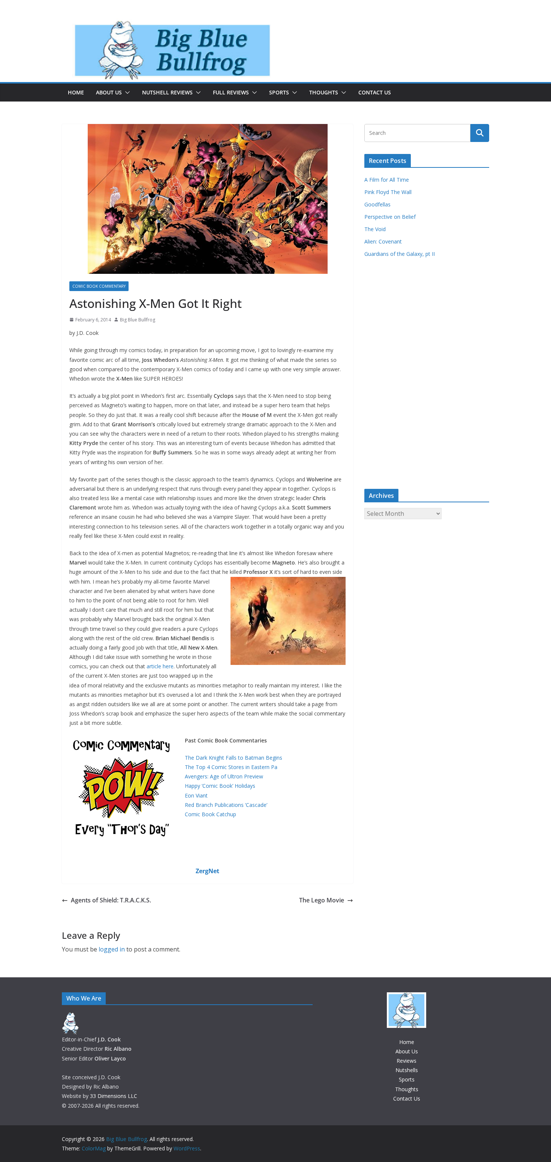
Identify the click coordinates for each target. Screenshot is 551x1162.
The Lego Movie (321, 900)
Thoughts (323, 92)
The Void (375, 229)
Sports (279, 92)
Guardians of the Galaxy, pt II (399, 253)
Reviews (406, 1060)
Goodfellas (377, 204)
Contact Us (374, 92)
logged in (112, 949)
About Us (109, 92)
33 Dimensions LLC (113, 1095)
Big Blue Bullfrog (137, 320)
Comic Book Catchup (210, 814)
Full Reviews (231, 92)
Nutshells (406, 1070)
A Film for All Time (386, 179)
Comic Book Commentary (99, 286)
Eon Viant (196, 795)
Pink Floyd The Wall (388, 192)
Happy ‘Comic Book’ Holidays (220, 785)
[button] (126, 92)
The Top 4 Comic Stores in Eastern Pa (231, 767)
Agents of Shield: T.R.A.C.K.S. (111, 900)
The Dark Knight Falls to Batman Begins (233, 757)
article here (160, 666)
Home (76, 92)
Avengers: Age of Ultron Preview (224, 776)
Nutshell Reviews (167, 92)
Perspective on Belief (390, 216)
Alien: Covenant (383, 241)
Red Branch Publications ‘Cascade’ (226, 804)
